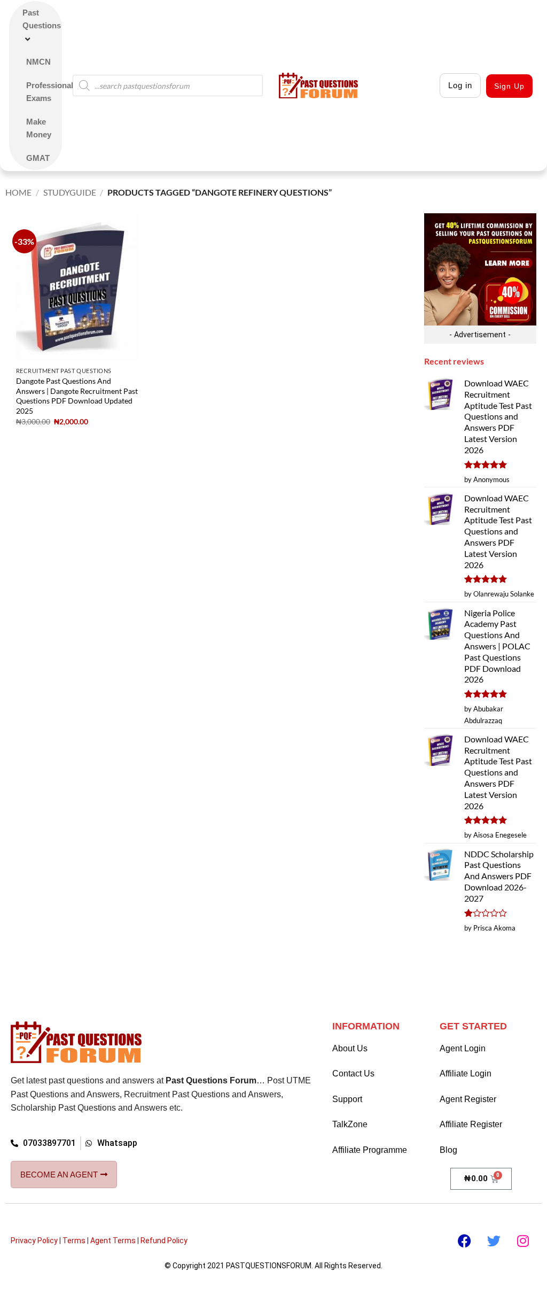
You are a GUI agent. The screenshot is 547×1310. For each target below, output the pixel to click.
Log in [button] (460, 85)
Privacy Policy (34, 1240)
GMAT (38, 157)
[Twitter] (493, 1241)
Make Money (38, 128)
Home (18, 192)
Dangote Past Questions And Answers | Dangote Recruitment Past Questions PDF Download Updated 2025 (77, 395)
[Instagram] (523, 1241)
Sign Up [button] (509, 86)
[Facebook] (464, 1241)
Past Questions (41, 19)
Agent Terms (113, 1240)
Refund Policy (163, 1240)
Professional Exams (49, 92)
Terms (73, 1240)
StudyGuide (69, 192)
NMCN (38, 61)
